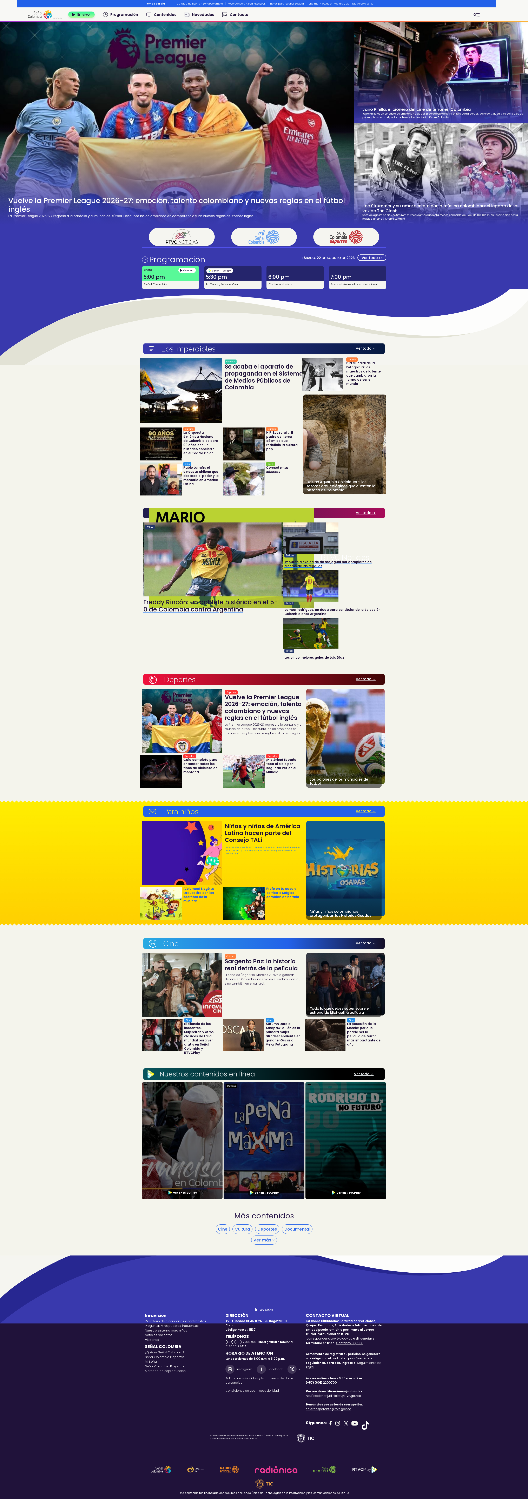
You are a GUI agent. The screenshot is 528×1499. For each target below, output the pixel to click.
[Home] (46, 14)
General (230, 361)
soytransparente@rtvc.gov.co (328, 1409)
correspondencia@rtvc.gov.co (329, 1338)
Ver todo (372, 257)
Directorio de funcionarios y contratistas (175, 1321)
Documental (297, 1229)
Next (380, 4)
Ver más (262, 1240)
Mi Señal (151, 1361)
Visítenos (152, 1339)
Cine (187, 464)
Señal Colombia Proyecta (164, 1366)
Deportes (231, 692)
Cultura (189, 429)
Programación (124, 14)
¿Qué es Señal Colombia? (164, 1352)
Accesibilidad (269, 1391)
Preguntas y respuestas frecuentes (172, 1325)
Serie (270, 464)
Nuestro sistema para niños (166, 1330)
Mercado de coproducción (165, 1371)
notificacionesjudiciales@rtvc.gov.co (333, 1396)
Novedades (203, 14)
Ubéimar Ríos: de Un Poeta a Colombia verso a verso (341, 3)
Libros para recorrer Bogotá (287, 3)
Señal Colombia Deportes (165, 1357)
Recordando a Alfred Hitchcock (246, 3)
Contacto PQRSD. (349, 1343)
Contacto (239, 14)
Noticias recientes (158, 1335)
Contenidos (165, 14)
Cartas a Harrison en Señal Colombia (200, 3)
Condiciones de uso (240, 1391)
